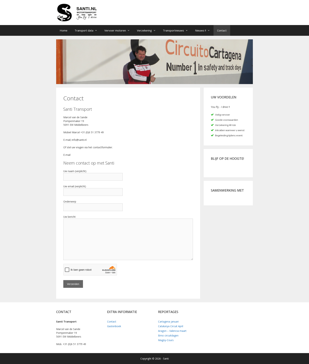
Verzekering (144, 30)
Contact (222, 30)
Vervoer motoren (115, 30)
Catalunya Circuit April (170, 326)
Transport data (84, 30)
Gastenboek (114, 326)
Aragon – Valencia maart (172, 331)
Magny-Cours (166, 340)
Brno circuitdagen (168, 335)
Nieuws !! (200, 30)
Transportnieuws (173, 30)
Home (63, 30)
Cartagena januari (168, 321)
